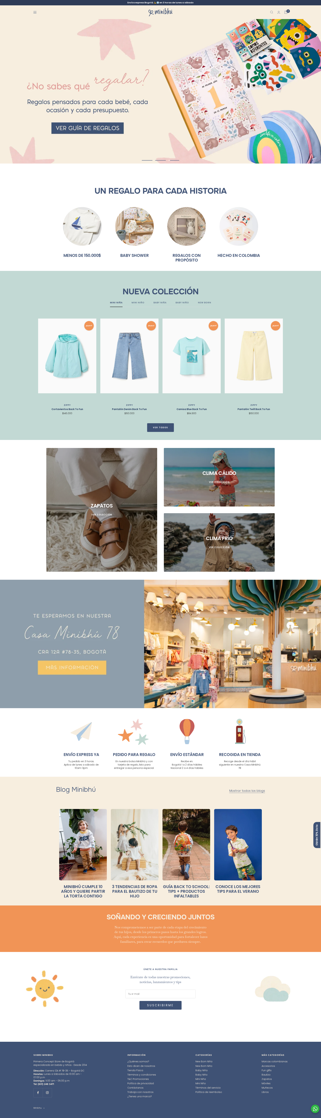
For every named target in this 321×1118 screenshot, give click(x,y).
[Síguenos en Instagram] (47, 1092)
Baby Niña (201, 1070)
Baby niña (160, 302)
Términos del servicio (208, 1087)
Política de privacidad (140, 1083)
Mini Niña (200, 1079)
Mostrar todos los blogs (247, 791)
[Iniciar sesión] (278, 12)
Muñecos (267, 1087)
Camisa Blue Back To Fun (192, 409)
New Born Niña (203, 1061)
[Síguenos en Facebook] (38, 1092)
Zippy (67, 405)
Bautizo (266, 1074)
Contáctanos (135, 1087)
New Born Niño (203, 1066)
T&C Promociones (138, 1079)
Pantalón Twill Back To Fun (254, 409)
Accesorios (268, 1066)
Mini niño (138, 302)
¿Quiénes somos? (138, 1061)
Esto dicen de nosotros (141, 1066)
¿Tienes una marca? (139, 1096)
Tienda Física (135, 1070)
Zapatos (267, 1079)
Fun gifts (267, 1070)
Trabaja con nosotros (140, 1092)
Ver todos (160, 427)
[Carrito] (286, 12)
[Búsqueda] (271, 12)
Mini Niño (200, 1083)
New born (204, 302)
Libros (265, 1092)
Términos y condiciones (141, 1074)
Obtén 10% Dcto (316, 835)
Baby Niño (201, 1074)
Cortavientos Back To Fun (67, 409)
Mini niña (116, 302)
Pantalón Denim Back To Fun (129, 409)
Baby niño (182, 302)
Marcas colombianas (275, 1061)
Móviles (266, 1083)
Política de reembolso (208, 1092)
